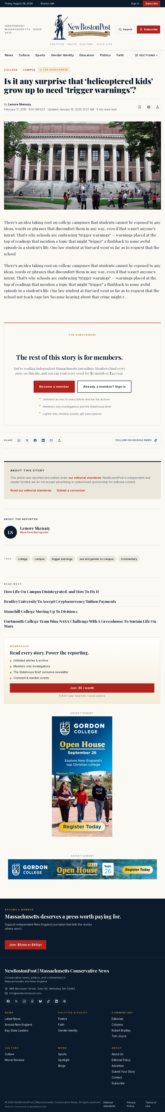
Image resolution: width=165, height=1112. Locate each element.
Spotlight (63, 1060)
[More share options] (59, 440)
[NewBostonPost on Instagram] (24, 1001)
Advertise (118, 1065)
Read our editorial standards (30, 490)
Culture (24, 55)
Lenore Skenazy (19, 104)
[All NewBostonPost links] (64, 1001)
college (11, 69)
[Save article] (139, 107)
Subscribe (151, 3)
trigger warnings (62, 559)
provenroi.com (38, 1106)
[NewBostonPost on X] (16, 1001)
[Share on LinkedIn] (43, 440)
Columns (117, 1024)
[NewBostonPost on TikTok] (48, 1001)
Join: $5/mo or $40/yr (25, 944)
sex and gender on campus (97, 559)
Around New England (18, 1024)
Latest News (13, 1018)
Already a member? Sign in (104, 386)
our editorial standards (84, 477)
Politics (105, 55)
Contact (117, 1077)
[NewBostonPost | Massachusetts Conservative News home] (81, 27)
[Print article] (148, 107)
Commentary (129, 559)
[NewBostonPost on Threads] (32, 1001)
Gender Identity (62, 55)
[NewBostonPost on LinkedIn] (56, 1001)
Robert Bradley (121, 1030)
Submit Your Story (123, 1071)
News (9, 55)
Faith (120, 55)
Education (86, 55)
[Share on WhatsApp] (19, 440)
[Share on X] (27, 440)
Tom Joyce (119, 1036)
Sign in (135, 3)
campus (29, 69)
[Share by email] (51, 440)
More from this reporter (34, 532)
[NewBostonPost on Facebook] (8, 1001)
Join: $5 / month (82, 688)
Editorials (117, 1018)
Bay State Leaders (16, 1030)
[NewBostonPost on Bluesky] (40, 1001)
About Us (117, 1054)
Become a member (54, 386)
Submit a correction (71, 490)
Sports (40, 55)
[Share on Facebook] (35, 440)
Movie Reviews (14, 1060)
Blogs (61, 1065)
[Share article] (157, 107)
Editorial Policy (121, 1060)
